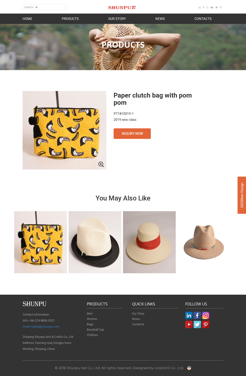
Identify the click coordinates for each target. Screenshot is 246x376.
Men (90, 313)
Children (92, 335)
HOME (27, 19)
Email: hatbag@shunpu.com (41, 326)
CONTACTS (203, 19)
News (136, 319)
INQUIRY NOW (132, 134)
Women (92, 319)
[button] (64, 130)
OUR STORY (117, 19)
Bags (90, 324)
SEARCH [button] (28, 7)
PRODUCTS (70, 19)
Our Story (138, 313)
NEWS (160, 19)
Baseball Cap (95, 329)
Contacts (138, 324)
